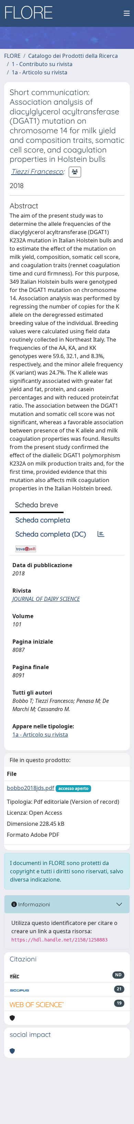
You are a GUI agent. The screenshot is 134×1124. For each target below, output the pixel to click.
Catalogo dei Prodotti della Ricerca (73, 56)
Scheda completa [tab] (42, 520)
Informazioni (33, 904)
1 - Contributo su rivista (42, 64)
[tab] (101, 534)
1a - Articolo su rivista (39, 72)
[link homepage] (31, 13)
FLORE (12, 56)
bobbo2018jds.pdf (30, 788)
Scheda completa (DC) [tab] (50, 534)
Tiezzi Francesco (37, 171)
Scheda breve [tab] (36, 504)
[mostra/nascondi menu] (127, 13)
